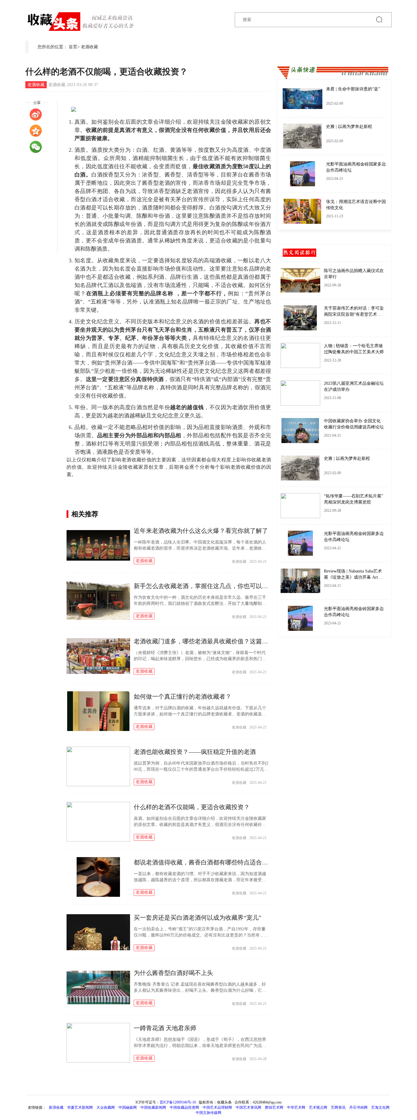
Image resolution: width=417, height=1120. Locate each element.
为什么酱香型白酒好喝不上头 (173, 972)
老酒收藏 (89, 47)
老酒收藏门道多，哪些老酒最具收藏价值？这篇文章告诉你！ (216, 641)
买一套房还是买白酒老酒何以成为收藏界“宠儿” (197, 917)
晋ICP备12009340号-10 (178, 1102)
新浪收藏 (56, 1107)
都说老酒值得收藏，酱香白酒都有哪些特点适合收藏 (204, 862)
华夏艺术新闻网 (80, 1107)
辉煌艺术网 (274, 1107)
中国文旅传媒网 (208, 1113)
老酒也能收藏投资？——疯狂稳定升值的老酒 (195, 751)
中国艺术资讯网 (248, 1107)
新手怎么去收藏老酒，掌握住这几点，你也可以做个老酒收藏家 (219, 586)
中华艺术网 (296, 1107)
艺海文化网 (380, 1107)
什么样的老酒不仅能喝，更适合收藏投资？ (192, 807)
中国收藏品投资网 (184, 1107)
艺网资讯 (338, 1107)
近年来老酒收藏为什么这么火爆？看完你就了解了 (201, 530)
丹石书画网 (358, 1107)
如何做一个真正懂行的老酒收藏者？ (182, 696)
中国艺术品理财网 (217, 1107)
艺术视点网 (318, 1107)
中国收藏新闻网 (153, 1107)
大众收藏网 (105, 1107)
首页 (73, 47)
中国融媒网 (127, 1107)
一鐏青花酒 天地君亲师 (165, 1028)
